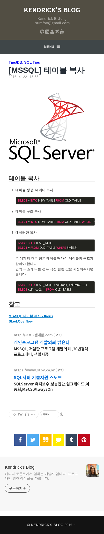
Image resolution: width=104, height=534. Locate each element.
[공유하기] (27, 414)
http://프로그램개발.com (33, 335)
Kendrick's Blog (52, 9)
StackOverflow (21, 321)
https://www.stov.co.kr (34, 370)
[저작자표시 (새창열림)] (61, 414)
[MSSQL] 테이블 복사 (47, 70)
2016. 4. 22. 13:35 (23, 77)
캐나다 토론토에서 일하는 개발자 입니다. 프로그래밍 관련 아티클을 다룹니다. (41, 476)
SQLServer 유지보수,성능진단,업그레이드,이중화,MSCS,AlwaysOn (51, 386)
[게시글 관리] (33, 414)
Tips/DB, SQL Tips (24, 62)
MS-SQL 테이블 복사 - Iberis (31, 316)
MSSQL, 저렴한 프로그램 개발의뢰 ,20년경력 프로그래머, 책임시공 (51, 351)
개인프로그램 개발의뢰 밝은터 (42, 342)
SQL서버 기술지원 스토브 (38, 377)
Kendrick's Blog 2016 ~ (53, 525)
